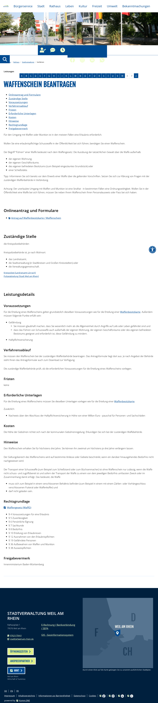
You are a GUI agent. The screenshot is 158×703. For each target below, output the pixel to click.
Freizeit (97, 6)
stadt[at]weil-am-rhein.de (22, 639)
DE (5, 691)
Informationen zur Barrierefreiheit (54, 695)
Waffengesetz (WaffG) (19, 507)
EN (11, 691)
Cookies (92, 695)
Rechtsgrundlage (18, 124)
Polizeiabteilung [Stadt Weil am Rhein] (21, 276)
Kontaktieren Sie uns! (53, 50)
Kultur (83, 6)
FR (17, 691)
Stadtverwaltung (28, 62)
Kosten (12, 117)
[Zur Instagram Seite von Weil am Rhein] (82, 50)
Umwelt (112, 6)
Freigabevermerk (18, 128)
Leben (69, 6)
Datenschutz (79, 695)
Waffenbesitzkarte (130, 312)
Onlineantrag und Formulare (25, 94)
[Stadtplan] (118, 633)
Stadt (40, 6)
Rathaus (54, 6)
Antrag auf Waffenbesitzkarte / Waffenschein (36, 218)
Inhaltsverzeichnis (26, 695)
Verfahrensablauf (18, 106)
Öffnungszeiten (63, 50)
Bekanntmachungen (136, 6)
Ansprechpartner (43, 50)
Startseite (7, 62)
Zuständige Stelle (18, 98)
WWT (16, 670)
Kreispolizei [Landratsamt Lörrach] (20, 272)
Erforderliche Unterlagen (22, 113)
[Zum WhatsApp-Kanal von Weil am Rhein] (102, 50)
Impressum (9, 695)
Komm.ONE (24, 700)
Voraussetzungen (18, 102)
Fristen (12, 109)
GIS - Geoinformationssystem (57, 635)
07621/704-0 (15, 635)
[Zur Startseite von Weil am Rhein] (5, 6)
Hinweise (14, 121)
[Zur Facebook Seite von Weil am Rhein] (72, 50)
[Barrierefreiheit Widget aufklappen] (152, 250)
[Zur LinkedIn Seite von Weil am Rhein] (92, 50)
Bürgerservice (23, 6)
